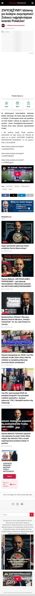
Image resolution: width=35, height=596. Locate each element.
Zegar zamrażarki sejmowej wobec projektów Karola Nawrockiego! (15, 246)
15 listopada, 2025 (7, 365)
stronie (25, 533)
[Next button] (32, 552)
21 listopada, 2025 (7, 327)
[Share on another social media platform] (30, 195)
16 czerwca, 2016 (9, 28)
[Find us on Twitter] (17, 504)
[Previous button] (2, 552)
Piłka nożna (25, 186)
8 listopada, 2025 (7, 446)
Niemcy (17, 186)
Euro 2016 (9, 186)
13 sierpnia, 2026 (7, 251)
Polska (4, 189)
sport (10, 189)
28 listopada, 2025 (7, 289)
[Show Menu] (2, 3)
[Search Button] (33, 3)
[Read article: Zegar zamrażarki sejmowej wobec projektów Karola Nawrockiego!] (17, 232)
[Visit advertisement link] (17, 206)
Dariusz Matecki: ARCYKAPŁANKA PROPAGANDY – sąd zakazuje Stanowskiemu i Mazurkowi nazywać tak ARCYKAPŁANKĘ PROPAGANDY (16, 283)
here (30, 495)
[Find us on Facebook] (13, 504)
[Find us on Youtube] (22, 504)
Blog (4, 242)
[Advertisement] (17, 73)
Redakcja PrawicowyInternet (15, 25)
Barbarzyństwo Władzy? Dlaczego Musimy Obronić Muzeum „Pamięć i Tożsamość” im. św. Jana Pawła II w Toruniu (15, 321)
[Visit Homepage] (17, 3)
